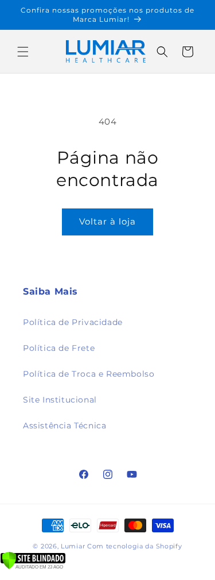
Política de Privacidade (73, 322)
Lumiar (74, 546)
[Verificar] (33, 566)
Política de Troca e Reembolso (88, 374)
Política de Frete (59, 348)
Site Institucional (60, 400)
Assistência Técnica (64, 425)
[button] (23, 51)
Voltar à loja (107, 221)
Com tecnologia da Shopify (134, 546)
